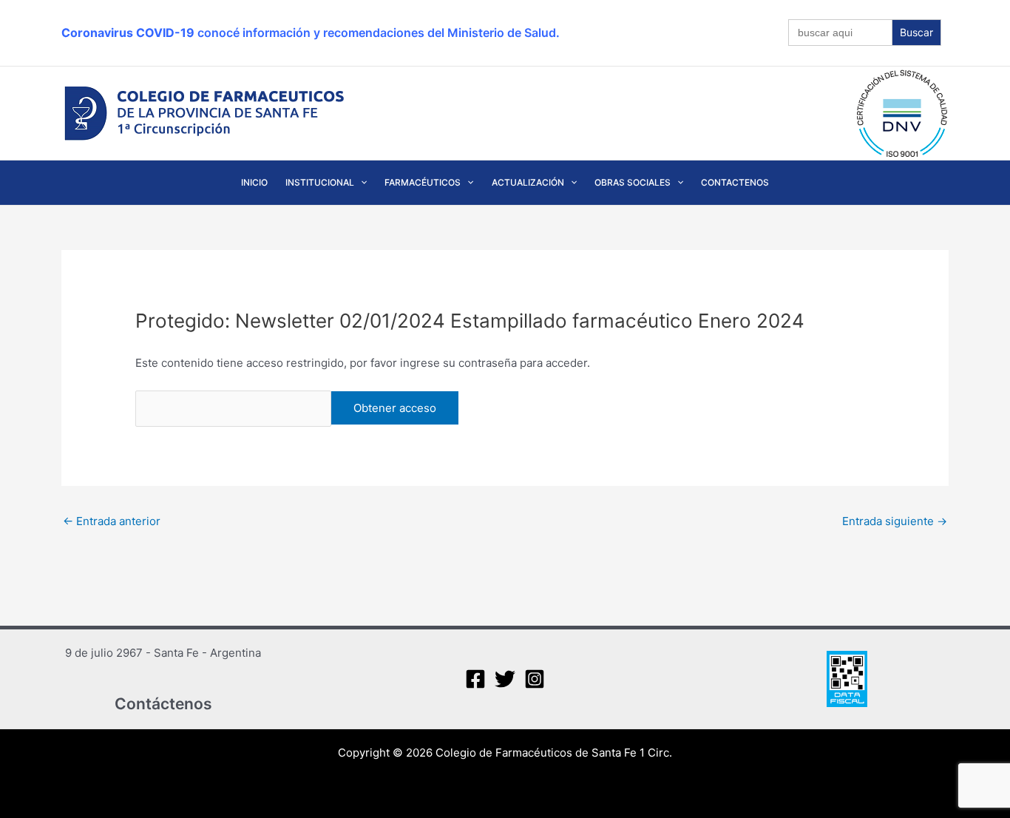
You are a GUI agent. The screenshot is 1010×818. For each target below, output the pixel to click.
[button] (360, 182)
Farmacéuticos (422, 182)
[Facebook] (475, 679)
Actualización (528, 182)
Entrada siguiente (894, 521)
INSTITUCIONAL (319, 182)
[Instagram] (534, 679)
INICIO (254, 182)
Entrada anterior (111, 521)
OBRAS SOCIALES (632, 182)
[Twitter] (505, 679)
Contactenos (735, 182)
